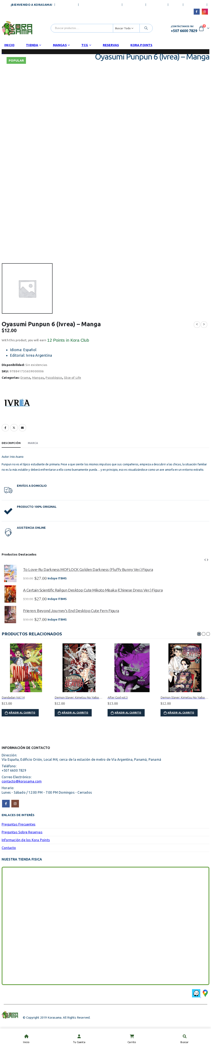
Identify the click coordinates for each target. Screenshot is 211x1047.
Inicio (9, 45)
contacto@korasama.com (22, 781)
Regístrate (194, 4)
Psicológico (54, 377)
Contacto (156, 4)
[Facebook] (197, 12)
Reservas (111, 45)
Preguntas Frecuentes (100, 4)
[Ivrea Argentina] (17, 404)
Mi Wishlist (133, 4)
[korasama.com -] (17, 28)
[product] (10, 573)
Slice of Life (72, 377)
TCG (84, 45)
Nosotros (67, 4)
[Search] (146, 28)
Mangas (60, 45)
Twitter (14, 427)
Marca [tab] (33, 442)
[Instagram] (205, 12)
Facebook (5, 427)
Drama (25, 377)
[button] (205, 559)
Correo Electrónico (22, 427)
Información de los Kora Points (26, 840)
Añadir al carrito (22, 712)
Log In (175, 4)
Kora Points (141, 45)
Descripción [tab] (11, 442)
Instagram (15, 803)
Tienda (32, 45)
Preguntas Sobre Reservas (22, 832)
